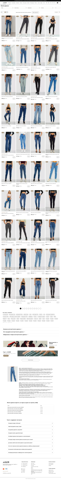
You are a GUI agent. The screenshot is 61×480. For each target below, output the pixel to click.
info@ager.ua (24, 466)
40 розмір (43, 320)
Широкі (18, 318)
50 (36, 216)
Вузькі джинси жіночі (19, 314)
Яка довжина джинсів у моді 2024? (15, 429)
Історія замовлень (51, 464)
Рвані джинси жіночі (24, 316)
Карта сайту (32, 463)
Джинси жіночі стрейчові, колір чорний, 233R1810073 (15, 410)
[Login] (50, 2)
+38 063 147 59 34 (25, 465)
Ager (1, 4)
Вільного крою (13, 318)
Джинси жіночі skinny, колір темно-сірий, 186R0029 (15, 408)
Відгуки (32, 467)
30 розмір (17, 320)
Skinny (9, 318)
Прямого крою (26, 314)
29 (4, 42)
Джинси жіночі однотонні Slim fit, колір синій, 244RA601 (16, 407)
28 (51, 100)
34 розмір (30, 320)
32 (56, 100)
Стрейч (51, 316)
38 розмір (39, 320)
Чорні (30, 314)
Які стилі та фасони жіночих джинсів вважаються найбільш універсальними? (24, 446)
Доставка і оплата (51, 472)
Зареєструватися (35, 12)
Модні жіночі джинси (30, 318)
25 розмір (51, 318)
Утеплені (47, 316)
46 (7, 246)
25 (2, 100)
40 (20, 71)
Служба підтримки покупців (52, 473)
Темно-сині (36, 318)
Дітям (28, 2)
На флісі (52, 320)
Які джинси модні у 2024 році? (14, 423)
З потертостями (5, 314)
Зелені (44, 318)
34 (39, 158)
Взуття (36, 2)
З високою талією (5, 316)
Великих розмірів (22, 318)
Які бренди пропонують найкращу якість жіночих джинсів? (20, 452)
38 (19, 71)
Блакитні (41, 314)
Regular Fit (4, 318)
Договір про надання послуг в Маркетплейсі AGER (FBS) (36, 471)
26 (2, 42)
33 (23, 100)
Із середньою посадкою (41, 316)
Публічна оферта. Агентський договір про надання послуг (36, 472)
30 (19, 100)
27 (3, 42)
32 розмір (26, 320)
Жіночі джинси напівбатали (50, 314)
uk (57, 2)
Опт (44, 2)
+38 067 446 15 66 (25, 463)
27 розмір (4, 320)
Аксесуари (25, 2)
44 (23, 71)
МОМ (55, 316)
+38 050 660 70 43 (25, 464)
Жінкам (9, 2)
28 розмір (9, 320)
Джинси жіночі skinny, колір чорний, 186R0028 (14, 411)
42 (31, 216)
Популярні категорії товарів (34, 466)
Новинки (17, 2)
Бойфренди (30, 316)
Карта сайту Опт (33, 464)
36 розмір (34, 320)
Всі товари (32, 465)
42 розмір (47, 320)
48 (35, 216)
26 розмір (56, 318)
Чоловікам (13, 2)
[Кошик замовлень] (52, 2)
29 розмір (13, 320)
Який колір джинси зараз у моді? (14, 426)
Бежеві (40, 318)
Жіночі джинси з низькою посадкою (15, 316)
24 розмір (47, 318)
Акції (39, 2)
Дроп (41, 2)
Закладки (50, 465)
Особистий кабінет (51, 463)
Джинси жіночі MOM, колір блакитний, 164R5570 (15, 413)
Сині (44, 314)
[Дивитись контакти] (46, 2)
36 (47, 71)
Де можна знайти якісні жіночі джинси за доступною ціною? (20, 442)
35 (31, 158)
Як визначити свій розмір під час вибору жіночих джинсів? (20, 449)
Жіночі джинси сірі (35, 314)
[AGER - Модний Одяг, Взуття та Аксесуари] (5, 2)
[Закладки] (48, 2)
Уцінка (21, 2)
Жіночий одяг (4, 4)
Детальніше (51, 347)
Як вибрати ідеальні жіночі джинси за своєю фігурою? (19, 436)
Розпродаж (32, 2)
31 (20, 100)
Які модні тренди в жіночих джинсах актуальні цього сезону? (20, 439)
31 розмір (21, 320)
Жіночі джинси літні (12, 314)
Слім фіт (35, 316)
